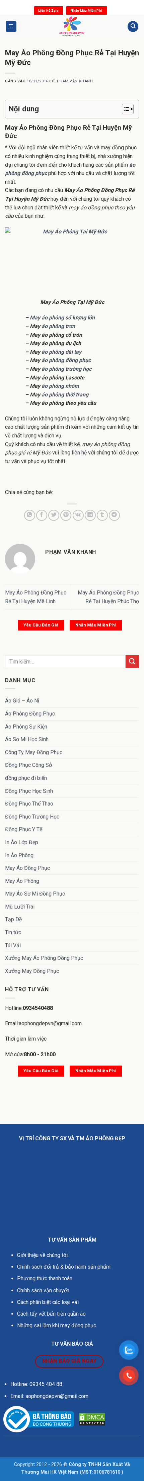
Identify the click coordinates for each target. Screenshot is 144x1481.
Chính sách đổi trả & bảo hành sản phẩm (64, 1267)
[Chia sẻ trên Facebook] (41, 515)
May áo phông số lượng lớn (62, 317)
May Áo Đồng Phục (27, 868)
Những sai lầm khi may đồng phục (56, 1325)
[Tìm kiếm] (133, 26)
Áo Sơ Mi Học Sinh (27, 739)
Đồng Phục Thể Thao (29, 804)
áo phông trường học (66, 369)
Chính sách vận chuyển (44, 1290)
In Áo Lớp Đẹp (21, 842)
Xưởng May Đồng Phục (32, 971)
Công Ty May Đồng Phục (33, 752)
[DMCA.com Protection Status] (92, 1419)
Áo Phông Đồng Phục (30, 713)
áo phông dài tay (61, 352)
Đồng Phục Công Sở (28, 765)
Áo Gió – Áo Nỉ (22, 700)
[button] (11, 26)
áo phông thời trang (65, 394)
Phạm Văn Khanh (75, 81)
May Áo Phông (22, 881)
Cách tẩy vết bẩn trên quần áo (51, 1314)
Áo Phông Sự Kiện (26, 726)
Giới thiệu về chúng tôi (42, 1255)
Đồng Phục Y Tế (23, 829)
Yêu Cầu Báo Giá (41, 624)
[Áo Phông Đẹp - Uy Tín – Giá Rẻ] (72, 26)
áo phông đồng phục (66, 360)
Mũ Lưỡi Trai (19, 907)
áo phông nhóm (60, 386)
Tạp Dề (13, 919)
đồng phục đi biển (26, 778)
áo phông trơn (58, 326)
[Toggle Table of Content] (124, 109)
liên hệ (79, 452)
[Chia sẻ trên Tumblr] (102, 515)
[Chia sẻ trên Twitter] (53, 515)
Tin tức (13, 932)
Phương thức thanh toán (44, 1278)
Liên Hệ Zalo (48, 10)
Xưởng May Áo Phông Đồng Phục (44, 958)
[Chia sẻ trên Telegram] (114, 515)
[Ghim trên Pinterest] (65, 515)
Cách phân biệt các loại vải (48, 1302)
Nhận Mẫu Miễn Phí (86, 10)
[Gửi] (132, 661)
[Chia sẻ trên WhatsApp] (29, 515)
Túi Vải (13, 945)
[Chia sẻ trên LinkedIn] (90, 515)
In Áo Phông (19, 855)
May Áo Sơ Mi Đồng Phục (35, 894)
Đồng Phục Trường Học (32, 817)
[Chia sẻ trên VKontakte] (78, 515)
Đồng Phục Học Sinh (29, 791)
